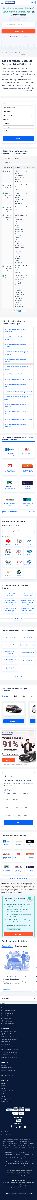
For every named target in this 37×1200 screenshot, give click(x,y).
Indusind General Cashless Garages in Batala (18, 419)
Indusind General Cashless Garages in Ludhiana (16, 368)
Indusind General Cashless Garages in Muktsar (16, 385)
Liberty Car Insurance (30, 871)
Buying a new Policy (14, 790)
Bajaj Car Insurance (6, 845)
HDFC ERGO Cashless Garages (9, 470)
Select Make (6, 111)
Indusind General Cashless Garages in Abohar (16, 398)
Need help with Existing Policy (18, 793)
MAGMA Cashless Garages (9, 504)
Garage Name (7, 167)
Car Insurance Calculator (9, 652)
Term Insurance (8, 1016)
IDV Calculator (27, 660)
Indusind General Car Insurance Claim (27, 595)
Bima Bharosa (9, 1134)
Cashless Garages (19, 52)
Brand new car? (18, 36)
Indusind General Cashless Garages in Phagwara (16, 405)
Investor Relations (6, 1101)
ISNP (3, 1093)
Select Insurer (6, 104)
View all (17, 618)
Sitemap (4, 1086)
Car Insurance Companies (9, 668)
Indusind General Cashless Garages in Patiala (18, 392)
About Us (4, 1083)
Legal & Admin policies (8, 1091)
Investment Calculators (11, 1031)
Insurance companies (8, 1070)
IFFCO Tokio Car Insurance (6, 871)
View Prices (18, 31)
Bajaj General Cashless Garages (9, 454)
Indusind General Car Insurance (9, 595)
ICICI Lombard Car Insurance (30, 858)
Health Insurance (9, 1021)
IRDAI (2, 1134)
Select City (6, 127)
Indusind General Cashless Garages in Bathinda (16, 345)
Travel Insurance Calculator (9, 1052)
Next (23, 310)
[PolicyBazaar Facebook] (11, 1126)
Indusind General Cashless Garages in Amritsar (16, 338)
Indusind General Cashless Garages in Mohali (18, 379)
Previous (15, 310)
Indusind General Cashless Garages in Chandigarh (16, 330)
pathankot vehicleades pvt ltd (8, 209)
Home (3, 52)
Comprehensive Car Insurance (10, 660)
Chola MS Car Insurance (18, 845)
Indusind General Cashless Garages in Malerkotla (16, 425)
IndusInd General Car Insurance (18, 872)
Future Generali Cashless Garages (27, 454)
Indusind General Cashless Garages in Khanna (16, 413)
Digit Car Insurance (30, 845)
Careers (3, 1088)
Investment (7, 1018)
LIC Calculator (5, 1044)
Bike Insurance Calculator (9, 1057)
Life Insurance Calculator (9, 1047)
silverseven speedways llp (8, 278)
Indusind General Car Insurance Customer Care (27, 602)
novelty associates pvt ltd (8, 195)
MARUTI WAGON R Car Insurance (14, 717)
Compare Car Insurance (27, 645)
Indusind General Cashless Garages (9, 54)
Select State (6, 119)
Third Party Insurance (27, 652)
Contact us (4, 1096)
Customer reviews (7, 1067)
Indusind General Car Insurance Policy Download (9, 610)
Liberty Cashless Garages (27, 487)
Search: (6, 162)
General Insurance (9, 1010)
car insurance (6, 77)
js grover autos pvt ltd (8, 187)
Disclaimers (6, 998)
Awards (3, 1073)
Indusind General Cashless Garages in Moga (18, 374)
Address (17, 167)
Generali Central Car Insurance (6, 858)
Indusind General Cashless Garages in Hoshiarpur (16, 353)
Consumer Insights (7, 1075)
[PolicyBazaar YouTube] (25, 1126)
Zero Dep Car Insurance (10, 645)
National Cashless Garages (27, 504)
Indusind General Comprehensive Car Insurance (10, 602)
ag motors (8, 171)
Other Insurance (9, 1023)
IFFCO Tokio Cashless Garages (9, 487)
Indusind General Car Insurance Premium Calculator (27, 610)
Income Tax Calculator (8, 1036)
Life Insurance (8, 1013)
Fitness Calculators (10, 1034)
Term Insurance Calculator (9, 1039)
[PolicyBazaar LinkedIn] (20, 1126)
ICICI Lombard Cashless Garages (27, 470)
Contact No (29, 167)
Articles (3, 1065)
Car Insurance (9, 52)
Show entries (11, 158)
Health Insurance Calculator (9, 1049)
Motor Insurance (10, 637)
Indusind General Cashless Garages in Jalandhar (16, 360)
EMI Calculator (5, 1041)
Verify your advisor (7, 1099)
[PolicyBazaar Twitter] (16, 1126)
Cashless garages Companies (9, 512)
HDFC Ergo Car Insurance (19, 858)
